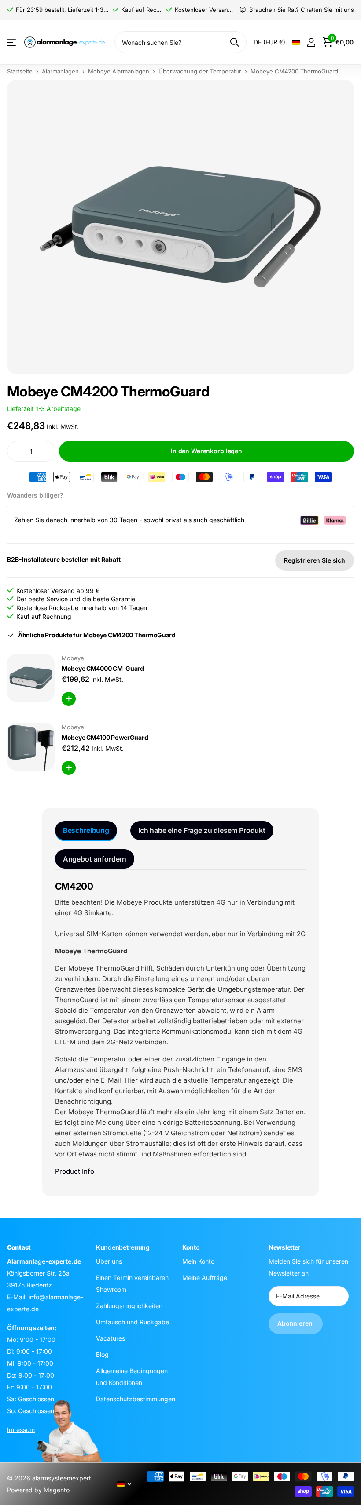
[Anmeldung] (311, 42)
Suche (234, 42)
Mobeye (73, 658)
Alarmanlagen (60, 71)
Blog (102, 1354)
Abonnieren (295, 1323)
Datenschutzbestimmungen (135, 1398)
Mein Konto (198, 1261)
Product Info (74, 1171)
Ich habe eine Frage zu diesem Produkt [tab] (201, 830)
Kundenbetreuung (123, 1247)
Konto (191, 1247)
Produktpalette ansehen (12, 42)
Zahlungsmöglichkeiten (129, 1305)
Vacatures (110, 1337)
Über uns (109, 1261)
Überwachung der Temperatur (199, 71)
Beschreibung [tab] (86, 830)
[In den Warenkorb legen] (69, 699)
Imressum (21, 1429)
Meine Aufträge (204, 1277)
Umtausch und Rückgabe (132, 1321)
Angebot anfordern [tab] (94, 858)
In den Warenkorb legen (206, 450)
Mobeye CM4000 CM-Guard (103, 668)
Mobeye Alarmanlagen (118, 71)
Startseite (20, 71)
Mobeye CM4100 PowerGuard (105, 737)
